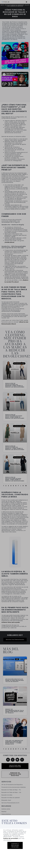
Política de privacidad (10, 838)
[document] (15, 425)
